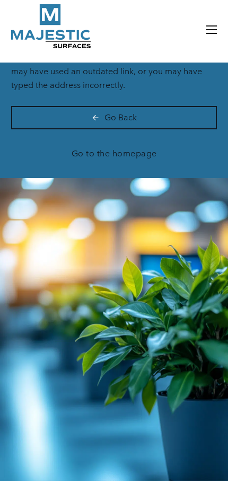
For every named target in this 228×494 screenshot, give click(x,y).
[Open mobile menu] (211, 29)
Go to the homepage (114, 153)
